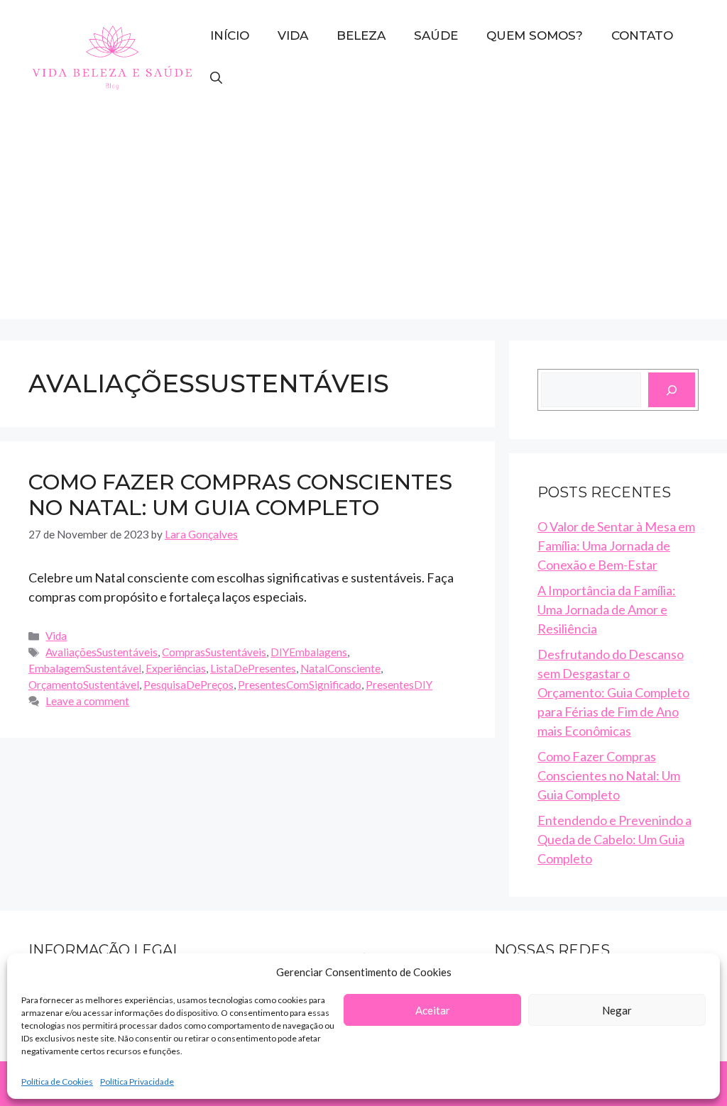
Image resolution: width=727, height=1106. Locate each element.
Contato (642, 35)
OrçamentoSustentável (83, 684)
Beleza (361, 35)
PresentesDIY (399, 684)
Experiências (176, 668)
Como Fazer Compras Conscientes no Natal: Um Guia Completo (240, 495)
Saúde (436, 35)
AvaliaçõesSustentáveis (101, 652)
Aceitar (432, 1010)
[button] (216, 78)
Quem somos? (534, 35)
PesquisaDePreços (188, 684)
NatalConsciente (340, 668)
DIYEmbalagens (308, 652)
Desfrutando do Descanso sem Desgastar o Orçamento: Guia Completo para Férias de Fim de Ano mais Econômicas (613, 692)
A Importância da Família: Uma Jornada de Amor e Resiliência (606, 609)
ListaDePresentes (253, 668)
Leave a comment (87, 701)
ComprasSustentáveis (214, 652)
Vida (293, 35)
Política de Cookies (57, 1081)
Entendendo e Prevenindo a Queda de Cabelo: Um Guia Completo (614, 839)
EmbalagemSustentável (84, 668)
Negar (617, 1010)
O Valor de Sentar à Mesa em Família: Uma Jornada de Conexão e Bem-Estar (616, 546)
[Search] (671, 389)
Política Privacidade (137, 1081)
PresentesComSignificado (299, 684)
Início (229, 35)
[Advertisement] (363, 220)
